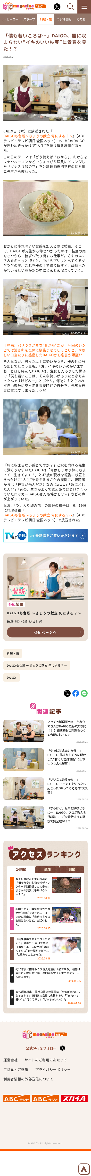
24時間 (21, 869)
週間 (47, 869)
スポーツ (29, 19)
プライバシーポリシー (53, 1069)
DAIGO (11, 677)
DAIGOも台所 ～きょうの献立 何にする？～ (37, 665)
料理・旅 (46, 19)
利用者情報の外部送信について (28, 1078)
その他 (80, 19)
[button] (3, 20)
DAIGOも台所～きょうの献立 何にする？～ (38, 135)
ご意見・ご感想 (15, 1069)
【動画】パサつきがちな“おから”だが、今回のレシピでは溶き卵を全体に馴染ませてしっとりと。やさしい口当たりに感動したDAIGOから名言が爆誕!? (44, 350)
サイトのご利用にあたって (46, 1059)
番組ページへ (45, 632)
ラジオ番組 (64, 19)
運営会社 (10, 1059)
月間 (72, 869)
